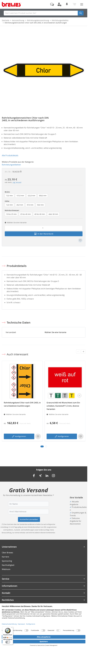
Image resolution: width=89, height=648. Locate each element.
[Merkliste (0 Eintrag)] (67, 4)
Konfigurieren (20, 436)
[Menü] (11, 628)
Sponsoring (7, 561)
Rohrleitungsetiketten (60, 20)
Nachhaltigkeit (8, 565)
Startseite (5, 20)
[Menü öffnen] (81, 4)
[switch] (7, 642)
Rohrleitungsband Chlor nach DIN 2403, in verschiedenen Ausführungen (22, 404)
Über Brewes (7, 552)
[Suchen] (81, 13)
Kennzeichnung (18, 20)
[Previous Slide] (78, 351)
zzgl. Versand (17, 182)
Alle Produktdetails (10, 155)
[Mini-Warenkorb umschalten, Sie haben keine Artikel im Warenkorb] (74, 4)
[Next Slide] (83, 351)
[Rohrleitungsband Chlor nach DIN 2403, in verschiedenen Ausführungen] (22, 381)
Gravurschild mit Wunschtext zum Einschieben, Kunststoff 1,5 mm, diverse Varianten (63, 405)
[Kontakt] (52, 4)
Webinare (6, 569)
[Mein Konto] (59, 4)
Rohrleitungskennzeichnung (38, 20)
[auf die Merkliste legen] (80, 240)
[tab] (42, 446)
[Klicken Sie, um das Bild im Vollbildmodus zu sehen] (43, 70)
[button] (43, 546)
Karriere (5, 556)
